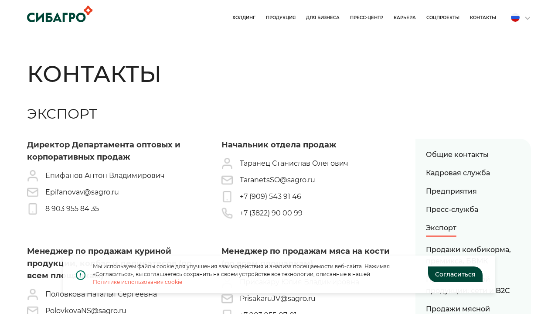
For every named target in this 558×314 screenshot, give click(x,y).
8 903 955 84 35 (72, 209)
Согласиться (455, 274)
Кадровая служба (458, 173)
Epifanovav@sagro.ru (82, 192)
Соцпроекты (442, 17)
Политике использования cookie (137, 282)
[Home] (59, 14)
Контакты (483, 17)
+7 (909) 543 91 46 (270, 196)
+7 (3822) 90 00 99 (271, 213)
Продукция (281, 17)
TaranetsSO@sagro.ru (277, 180)
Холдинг (243, 17)
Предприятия (451, 191)
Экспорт (441, 228)
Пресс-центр (366, 17)
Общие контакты (457, 154)
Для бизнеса (323, 17)
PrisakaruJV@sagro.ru (278, 298)
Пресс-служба (452, 209)
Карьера (405, 17)
